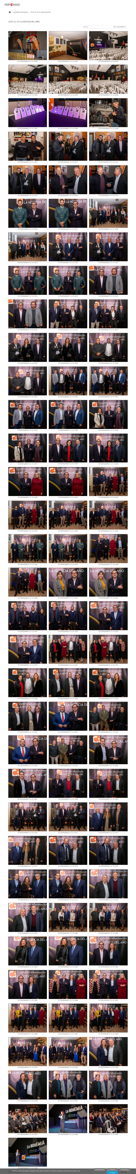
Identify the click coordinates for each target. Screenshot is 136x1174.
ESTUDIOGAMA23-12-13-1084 (108, 967)
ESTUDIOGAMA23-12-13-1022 (27, 296)
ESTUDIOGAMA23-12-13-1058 (27, 698)
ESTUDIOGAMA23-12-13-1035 (68, 430)
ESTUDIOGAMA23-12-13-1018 (108, 229)
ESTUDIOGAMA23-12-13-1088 (27, 1034)
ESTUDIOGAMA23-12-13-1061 (27, 732)
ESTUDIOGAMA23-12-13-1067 (27, 799)
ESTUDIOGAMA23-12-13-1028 (27, 363)
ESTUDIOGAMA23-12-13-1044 (68, 531)
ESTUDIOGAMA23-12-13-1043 (27, 531)
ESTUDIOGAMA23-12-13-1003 (27, 95)
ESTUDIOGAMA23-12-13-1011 (68, 162)
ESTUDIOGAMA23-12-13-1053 (68, 631)
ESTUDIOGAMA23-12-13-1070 (27, 833)
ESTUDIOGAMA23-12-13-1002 (108, 61)
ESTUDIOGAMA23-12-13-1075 (108, 866)
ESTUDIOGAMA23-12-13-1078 (108, 900)
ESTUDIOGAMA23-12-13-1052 (27, 631)
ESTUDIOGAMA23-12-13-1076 (27, 900)
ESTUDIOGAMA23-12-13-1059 (108, 698)
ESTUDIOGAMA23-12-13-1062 (68, 732)
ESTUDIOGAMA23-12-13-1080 (68, 933)
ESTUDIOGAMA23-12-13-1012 (108, 162)
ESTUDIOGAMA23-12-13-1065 (68, 766)
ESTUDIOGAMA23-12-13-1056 (108, 665)
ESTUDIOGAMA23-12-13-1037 (27, 464)
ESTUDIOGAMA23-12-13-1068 (68, 799)
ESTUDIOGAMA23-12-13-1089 (68, 1034)
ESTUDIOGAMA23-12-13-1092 (68, 1067)
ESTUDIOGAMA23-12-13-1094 (27, 1101)
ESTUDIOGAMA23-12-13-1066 (108, 766)
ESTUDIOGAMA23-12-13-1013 (27, 195)
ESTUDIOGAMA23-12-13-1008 (68, 128)
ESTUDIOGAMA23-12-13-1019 (27, 262)
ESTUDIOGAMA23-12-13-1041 (68, 497)
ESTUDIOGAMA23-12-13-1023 (68, 296)
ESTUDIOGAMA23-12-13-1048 (108, 564)
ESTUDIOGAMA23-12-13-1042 (108, 497)
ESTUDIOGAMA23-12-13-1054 (108, 631)
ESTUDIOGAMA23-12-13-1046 (27, 564)
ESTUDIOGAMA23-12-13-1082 (27, 967)
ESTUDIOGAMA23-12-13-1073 (27, 866)
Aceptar (113, 1172)
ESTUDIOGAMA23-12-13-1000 (27, 61)
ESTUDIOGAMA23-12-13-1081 (108, 933)
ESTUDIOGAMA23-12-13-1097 (27, 1134)
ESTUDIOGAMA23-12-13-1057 (68, 665)
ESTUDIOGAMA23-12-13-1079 (27, 933)
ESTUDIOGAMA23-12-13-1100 (27, 1168)
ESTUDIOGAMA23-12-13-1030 (108, 363)
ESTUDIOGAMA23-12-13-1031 (27, 397)
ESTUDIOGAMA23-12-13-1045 (108, 531)
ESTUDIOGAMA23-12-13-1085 (27, 1000)
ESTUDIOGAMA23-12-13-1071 (68, 833)
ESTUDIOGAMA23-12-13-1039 (108, 464)
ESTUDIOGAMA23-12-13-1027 (108, 330)
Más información (100, 1169)
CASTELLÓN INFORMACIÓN (20, 12)
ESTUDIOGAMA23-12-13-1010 (27, 162)
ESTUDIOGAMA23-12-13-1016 (27, 229)
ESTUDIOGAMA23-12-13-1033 (108, 397)
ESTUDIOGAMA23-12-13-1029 (68, 363)
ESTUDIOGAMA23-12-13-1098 (68, 1134)
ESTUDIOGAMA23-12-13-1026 (68, 330)
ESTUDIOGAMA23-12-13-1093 (108, 1067)
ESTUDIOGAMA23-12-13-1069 (108, 799)
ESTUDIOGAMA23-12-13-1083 (68, 967)
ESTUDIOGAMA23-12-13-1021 (108, 262)
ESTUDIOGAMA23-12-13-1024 (108, 296)
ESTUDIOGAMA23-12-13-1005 (68, 95)
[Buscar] (114, 26)
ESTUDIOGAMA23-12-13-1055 (27, 665)
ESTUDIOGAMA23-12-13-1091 (27, 1067)
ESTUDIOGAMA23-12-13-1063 (27, 766)
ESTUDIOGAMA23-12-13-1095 (68, 1101)
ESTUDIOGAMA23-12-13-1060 (68, 698)
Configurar (112, 1169)
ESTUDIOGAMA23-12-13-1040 (27, 497)
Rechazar (125, 1169)
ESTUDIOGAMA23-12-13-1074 (68, 866)
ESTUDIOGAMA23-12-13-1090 (108, 1034)
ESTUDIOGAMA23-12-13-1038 (68, 464)
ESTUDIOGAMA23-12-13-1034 (27, 430)
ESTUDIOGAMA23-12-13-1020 (68, 262)
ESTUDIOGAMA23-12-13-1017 (68, 229)
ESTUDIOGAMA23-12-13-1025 (27, 330)
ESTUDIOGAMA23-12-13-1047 (68, 564)
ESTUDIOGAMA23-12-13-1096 (108, 1101)
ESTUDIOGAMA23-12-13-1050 (68, 598)
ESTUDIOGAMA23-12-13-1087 (108, 1000)
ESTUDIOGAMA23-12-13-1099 (108, 1134)
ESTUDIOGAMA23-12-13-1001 (68, 61)
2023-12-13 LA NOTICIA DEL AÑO (41, 12)
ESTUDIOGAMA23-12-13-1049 (27, 598)
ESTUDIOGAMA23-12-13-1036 (108, 430)
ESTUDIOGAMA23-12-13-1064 (108, 732)
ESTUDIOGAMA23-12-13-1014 (68, 195)
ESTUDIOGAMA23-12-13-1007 (27, 128)
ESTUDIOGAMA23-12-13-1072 (108, 833)
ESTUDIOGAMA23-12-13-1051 (108, 598)
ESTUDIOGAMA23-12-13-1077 (68, 900)
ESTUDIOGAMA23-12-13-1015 (108, 195)
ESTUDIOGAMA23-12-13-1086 (68, 1000)
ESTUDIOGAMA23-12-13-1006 (108, 95)
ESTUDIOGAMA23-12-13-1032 (68, 397)
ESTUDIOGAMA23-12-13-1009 (108, 128)
